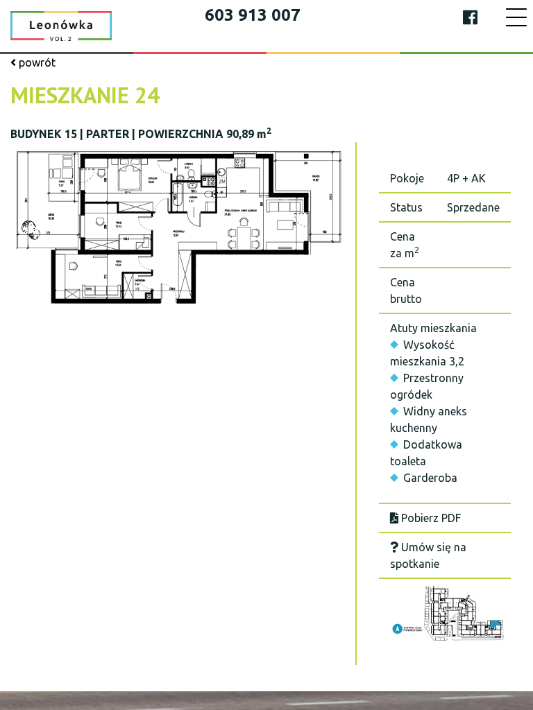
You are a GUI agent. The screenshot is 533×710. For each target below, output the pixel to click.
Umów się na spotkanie (428, 555)
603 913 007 (253, 15)
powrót (36, 62)
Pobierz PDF (429, 518)
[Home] (61, 25)
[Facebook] (470, 17)
